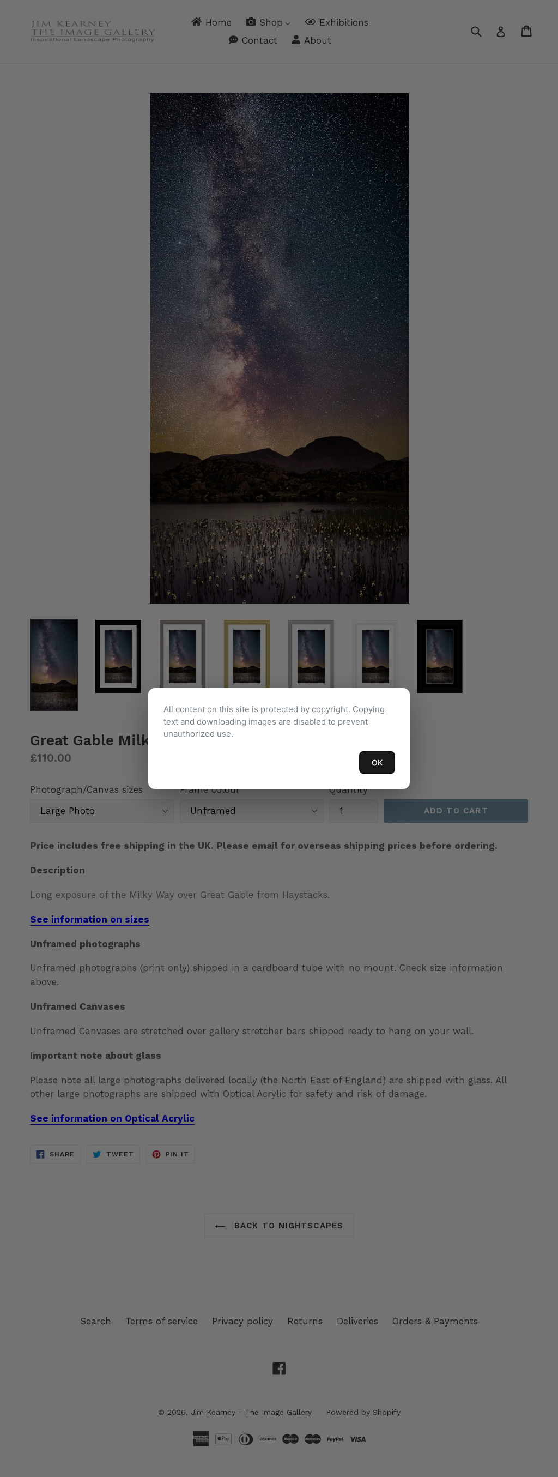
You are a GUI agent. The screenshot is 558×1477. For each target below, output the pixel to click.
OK (377, 762)
